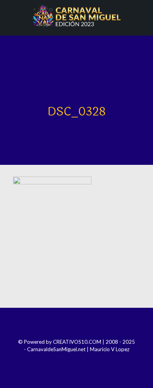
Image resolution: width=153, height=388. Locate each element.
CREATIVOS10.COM (77, 342)
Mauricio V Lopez (109, 349)
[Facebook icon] (60, 360)
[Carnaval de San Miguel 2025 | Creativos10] (76, 15)
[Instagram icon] (71, 360)
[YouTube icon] (82, 360)
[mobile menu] (142, 15)
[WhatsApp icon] (92, 360)
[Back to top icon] (76, 324)
